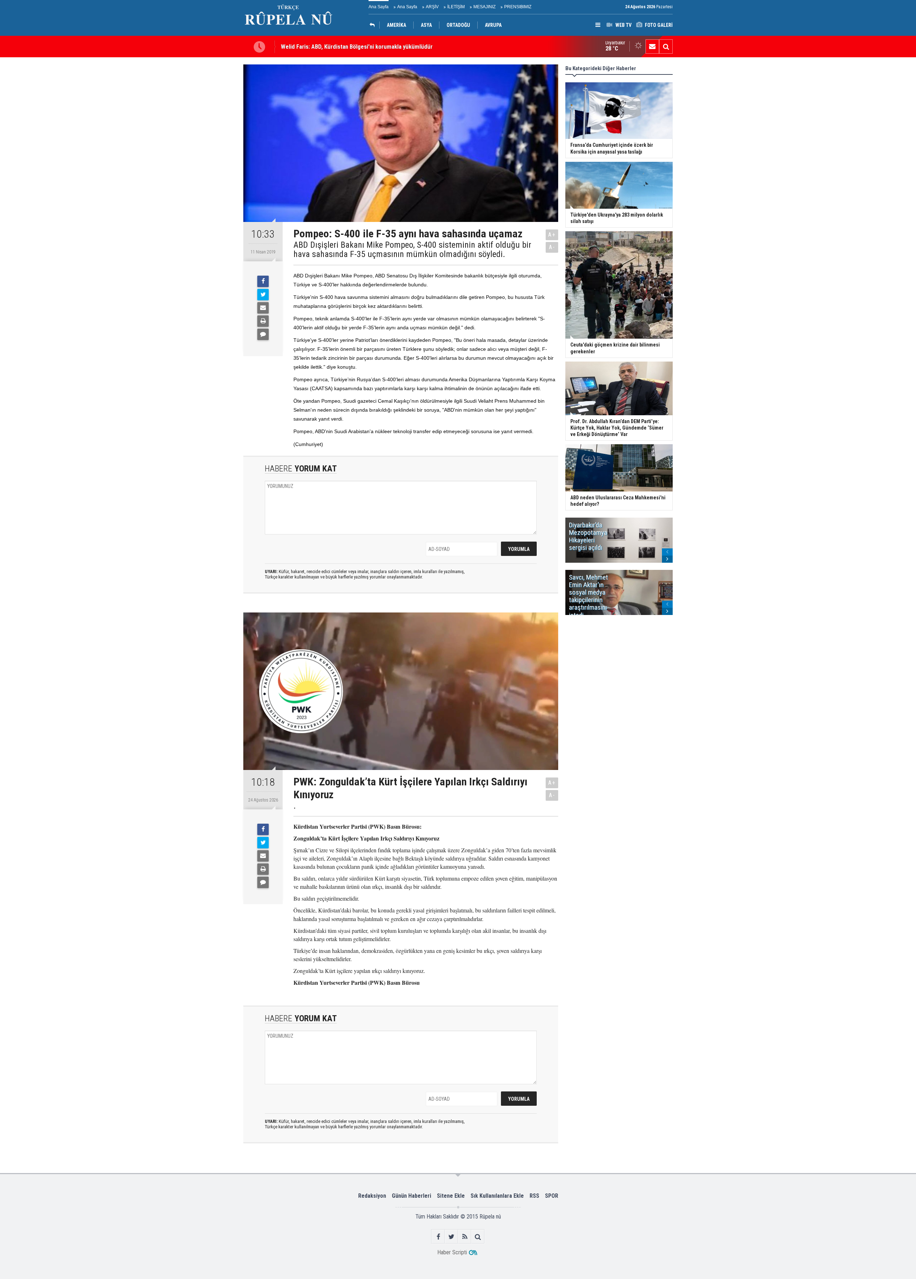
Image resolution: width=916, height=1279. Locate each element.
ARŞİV (432, 6)
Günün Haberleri (411, 1195)
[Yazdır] (263, 321)
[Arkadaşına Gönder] (263, 308)
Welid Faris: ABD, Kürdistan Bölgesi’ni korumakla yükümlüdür (357, 46)
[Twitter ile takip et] (451, 1237)
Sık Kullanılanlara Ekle (497, 1195)
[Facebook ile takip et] (438, 1237)
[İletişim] (652, 46)
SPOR (551, 1195)
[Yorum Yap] (263, 334)
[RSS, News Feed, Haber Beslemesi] (464, 1237)
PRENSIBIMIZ (517, 6)
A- (552, 247)
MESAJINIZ (484, 6)
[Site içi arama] (666, 46)
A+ (552, 234)
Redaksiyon (372, 1195)
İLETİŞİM (456, 6)
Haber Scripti (452, 1252)
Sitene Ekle (451, 1195)
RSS (534, 1195)
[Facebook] (263, 281)
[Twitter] (263, 294)
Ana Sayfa (379, 6)
